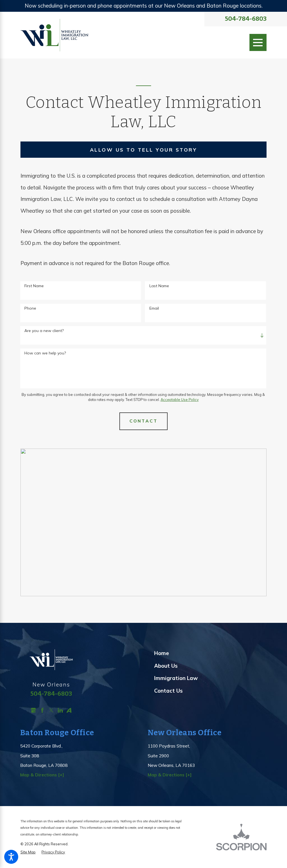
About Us (166, 665)
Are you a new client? (44, 330)
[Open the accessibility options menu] (11, 857)
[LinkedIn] (60, 710)
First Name (34, 286)
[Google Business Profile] (33, 710)
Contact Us (168, 690)
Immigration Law (176, 678)
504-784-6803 (246, 19)
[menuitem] (210, 653)
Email (154, 308)
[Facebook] (42, 710)
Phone (30, 308)
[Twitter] (51, 710)
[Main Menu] (258, 42)
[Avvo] (68, 710)
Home (161, 653)
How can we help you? (45, 353)
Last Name (159, 286)
